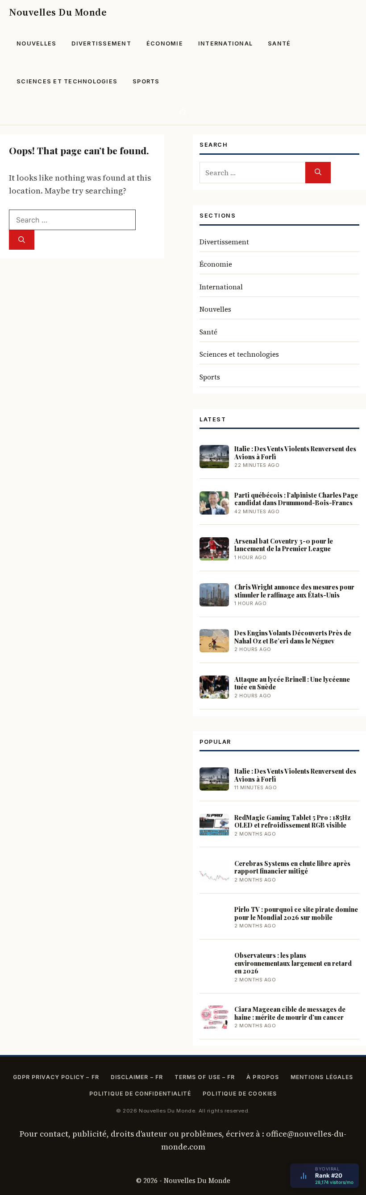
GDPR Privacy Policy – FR (56, 1077)
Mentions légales (322, 1077)
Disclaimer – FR (137, 1077)
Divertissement (101, 43)
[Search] (21, 240)
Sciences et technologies (67, 81)
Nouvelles (36, 43)
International (225, 43)
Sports (146, 81)
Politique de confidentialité (140, 1093)
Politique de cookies (240, 1093)
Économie (164, 43)
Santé (279, 43)
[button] (183, 112)
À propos (262, 1077)
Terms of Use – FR (205, 1077)
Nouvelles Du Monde (58, 12)
